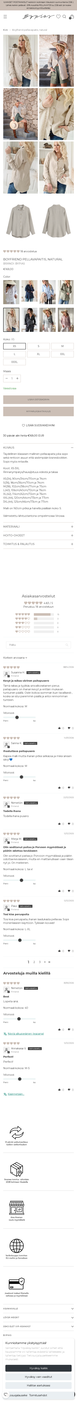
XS (14, 346)
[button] (11, 251)
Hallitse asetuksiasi (38, 1385)
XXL (62, 354)
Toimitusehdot (38, 1395)
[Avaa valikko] (5, 16)
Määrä (7, 371)
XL (38, 354)
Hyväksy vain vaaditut (38, 1376)
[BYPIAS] (38, 16)
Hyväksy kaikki (39, 1368)
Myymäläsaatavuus (38, 411)
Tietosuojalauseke (16, 1395)
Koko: (8, 339)
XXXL (14, 362)
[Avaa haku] (64, 16)
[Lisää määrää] (6, 378)
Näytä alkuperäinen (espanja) (26, 1033)
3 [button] (40, 962)
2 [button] (34, 962)
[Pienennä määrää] (17, 378)
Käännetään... (16, 1094)
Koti (5, 30)
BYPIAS (20, 263)
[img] (11, 667)
